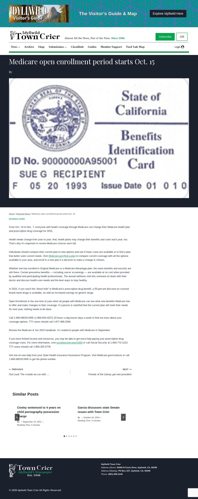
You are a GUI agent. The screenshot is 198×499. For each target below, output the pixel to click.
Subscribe (165, 36)
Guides (92, 46)
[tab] (64, 436)
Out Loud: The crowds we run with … (29, 372)
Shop (41, 46)
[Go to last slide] (17, 417)
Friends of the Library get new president (109, 372)
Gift (182, 36)
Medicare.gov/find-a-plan (62, 256)
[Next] (123, 417)
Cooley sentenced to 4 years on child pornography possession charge (39, 412)
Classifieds (77, 46)
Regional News (17, 219)
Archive (29, 46)
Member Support (111, 46)
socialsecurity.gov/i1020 (69, 342)
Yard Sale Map (135, 46)
